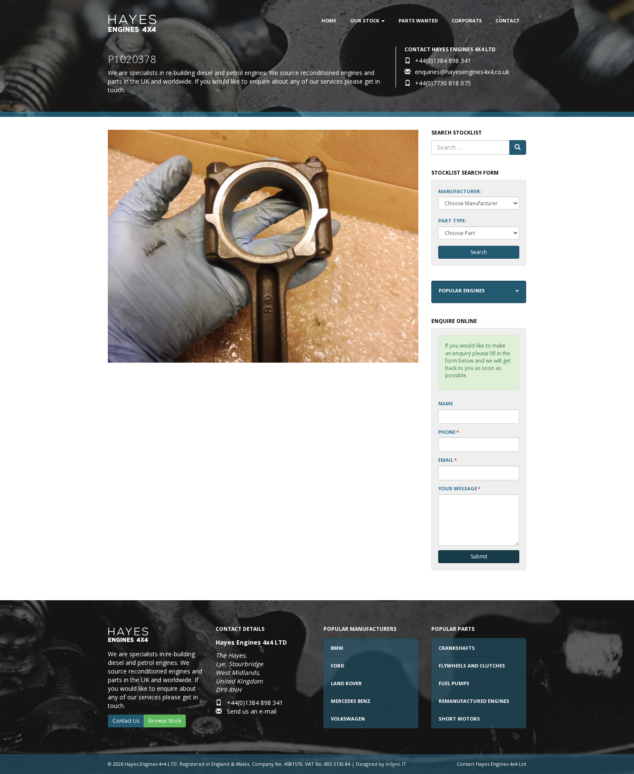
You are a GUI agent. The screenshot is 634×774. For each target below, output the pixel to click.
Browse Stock (164, 720)
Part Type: (452, 220)
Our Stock (365, 20)
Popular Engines (462, 290)
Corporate (467, 20)
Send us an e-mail (251, 711)
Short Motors (459, 718)
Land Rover (346, 683)
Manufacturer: (459, 191)
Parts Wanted (418, 20)
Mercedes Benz (350, 701)
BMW (337, 648)
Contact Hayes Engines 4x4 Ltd (491, 764)
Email (447, 460)
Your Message (459, 488)
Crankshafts (457, 648)
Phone (448, 432)
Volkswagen (348, 718)
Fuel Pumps (454, 683)
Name (445, 403)
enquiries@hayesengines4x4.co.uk (462, 72)
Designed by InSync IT (381, 764)
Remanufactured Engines (474, 701)
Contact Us (126, 720)
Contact (508, 20)
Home (328, 20)
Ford (337, 665)
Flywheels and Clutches (472, 665)
